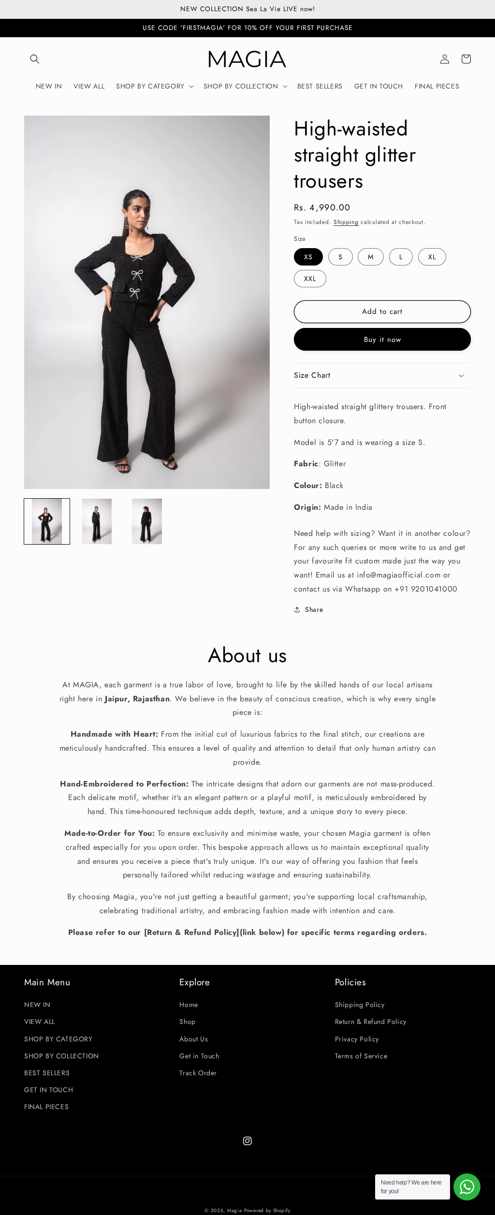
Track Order (198, 1073)
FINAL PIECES (46, 1106)
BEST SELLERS (47, 1073)
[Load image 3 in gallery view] (147, 521)
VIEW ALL (39, 1021)
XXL (310, 278)
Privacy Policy (357, 1039)
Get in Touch (199, 1056)
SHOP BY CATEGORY (58, 1039)
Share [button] (314, 609)
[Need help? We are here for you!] (466, 1186)
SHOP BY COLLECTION (61, 1056)
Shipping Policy (360, 1004)
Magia (234, 1210)
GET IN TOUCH (48, 1090)
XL (432, 257)
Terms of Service (361, 1056)
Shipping (346, 222)
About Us (193, 1039)
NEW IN (37, 1004)
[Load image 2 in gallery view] (97, 521)
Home (188, 1004)
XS (308, 257)
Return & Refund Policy (371, 1021)
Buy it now (382, 339)
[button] (34, 59)
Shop (187, 1021)
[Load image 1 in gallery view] (47, 521)
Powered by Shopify (267, 1210)
